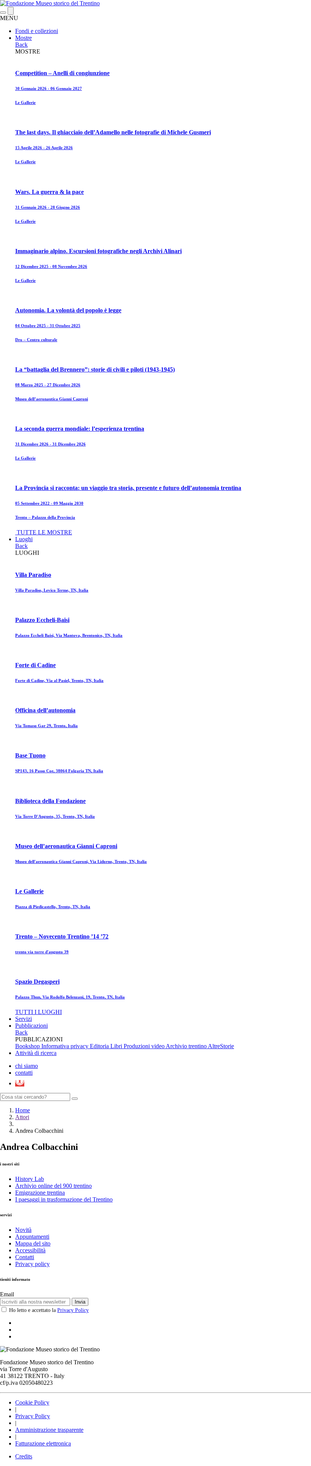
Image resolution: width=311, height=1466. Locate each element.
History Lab (29, 1179)
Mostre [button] (23, 38)
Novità (23, 1230)
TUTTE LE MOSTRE (44, 532)
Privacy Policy (73, 1310)
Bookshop (28, 1046)
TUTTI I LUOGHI (38, 1012)
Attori (22, 1117)
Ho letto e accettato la (49, 1310)
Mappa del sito (32, 1243)
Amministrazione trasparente (49, 1430)
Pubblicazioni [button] (31, 1025)
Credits (23, 1456)
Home (22, 1110)
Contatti (24, 1257)
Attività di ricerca (36, 1053)
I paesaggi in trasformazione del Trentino (64, 1199)
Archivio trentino (187, 1046)
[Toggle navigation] (3, 12)
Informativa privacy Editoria (75, 1046)
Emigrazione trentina (40, 1192)
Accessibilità (30, 1250)
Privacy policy (32, 1264)
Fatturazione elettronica (43, 1443)
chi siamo (26, 1066)
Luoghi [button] (24, 539)
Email (7, 1294)
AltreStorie (221, 1046)
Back (21, 44)
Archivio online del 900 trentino (53, 1186)
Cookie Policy (32, 1402)
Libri (117, 1046)
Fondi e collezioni (36, 31)
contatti (24, 1072)
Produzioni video (145, 1046)
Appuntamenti (32, 1236)
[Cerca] (75, 1099)
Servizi (23, 1019)
